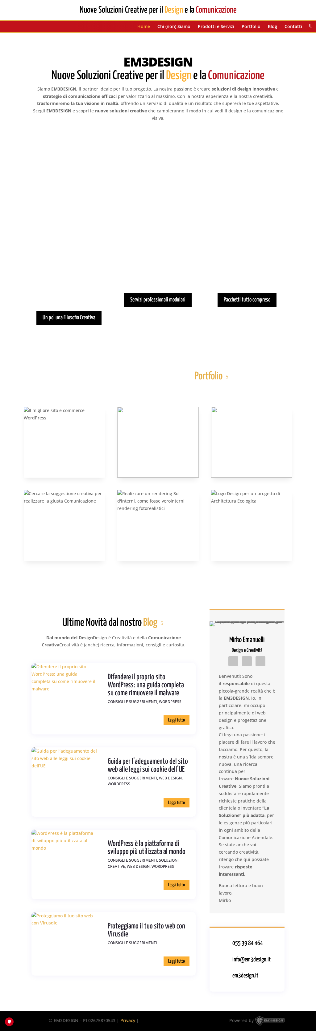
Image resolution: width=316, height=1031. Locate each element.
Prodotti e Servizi (216, 26)
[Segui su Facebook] (247, 661)
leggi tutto (176, 720)
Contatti (293, 26)
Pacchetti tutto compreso (247, 300)
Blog (272, 26)
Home (143, 26)
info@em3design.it (251, 960)
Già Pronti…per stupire (247, 239)
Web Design (170, 778)
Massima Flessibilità (158, 239)
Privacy (127, 1020)
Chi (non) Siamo (173, 26)
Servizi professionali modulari (157, 300)
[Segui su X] (260, 661)
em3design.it (245, 976)
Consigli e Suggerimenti (132, 701)
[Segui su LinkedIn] (233, 661)
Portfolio (251, 26)
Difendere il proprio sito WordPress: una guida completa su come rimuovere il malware (146, 685)
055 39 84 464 (247, 943)
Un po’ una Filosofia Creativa (69, 318)
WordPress (170, 701)
